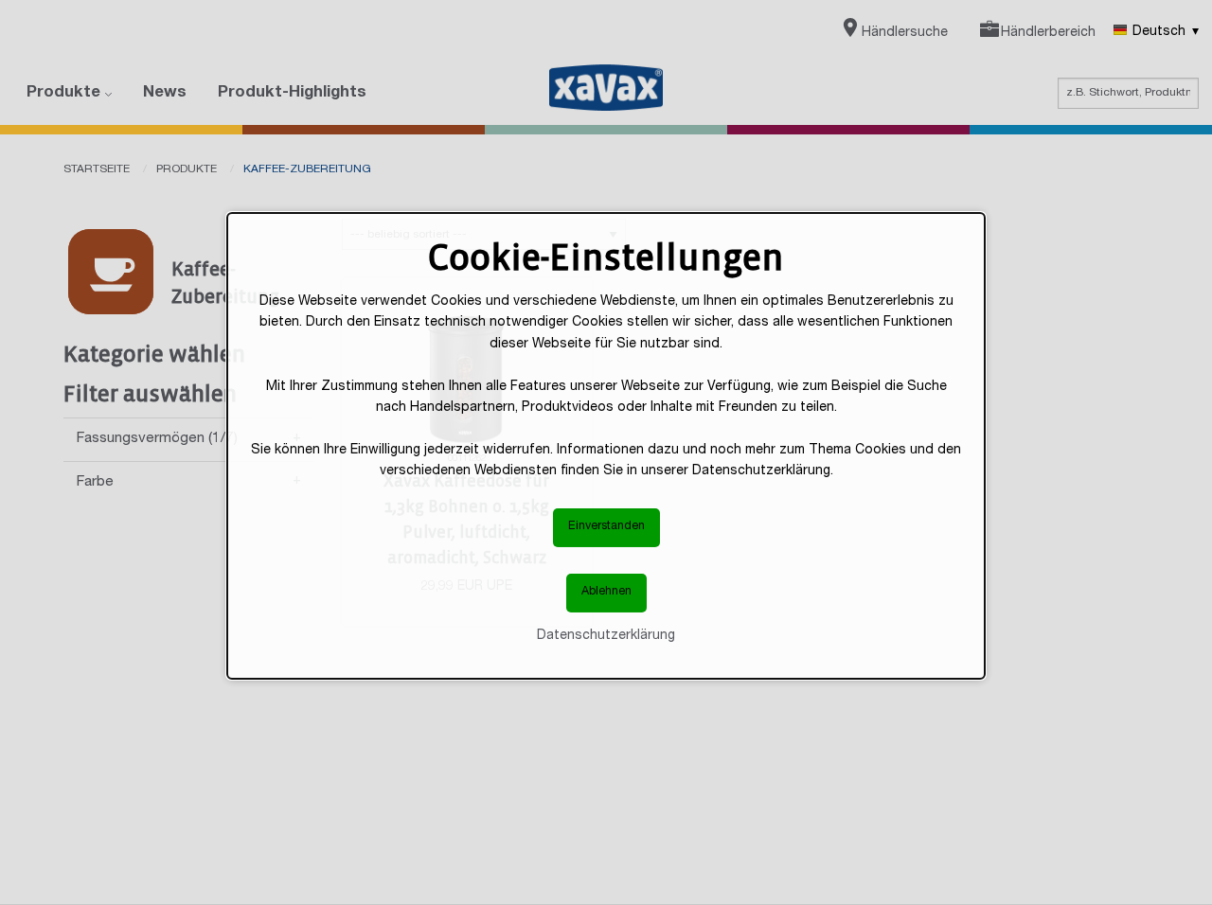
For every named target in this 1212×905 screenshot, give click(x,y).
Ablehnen (606, 592)
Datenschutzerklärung (606, 636)
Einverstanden (606, 527)
